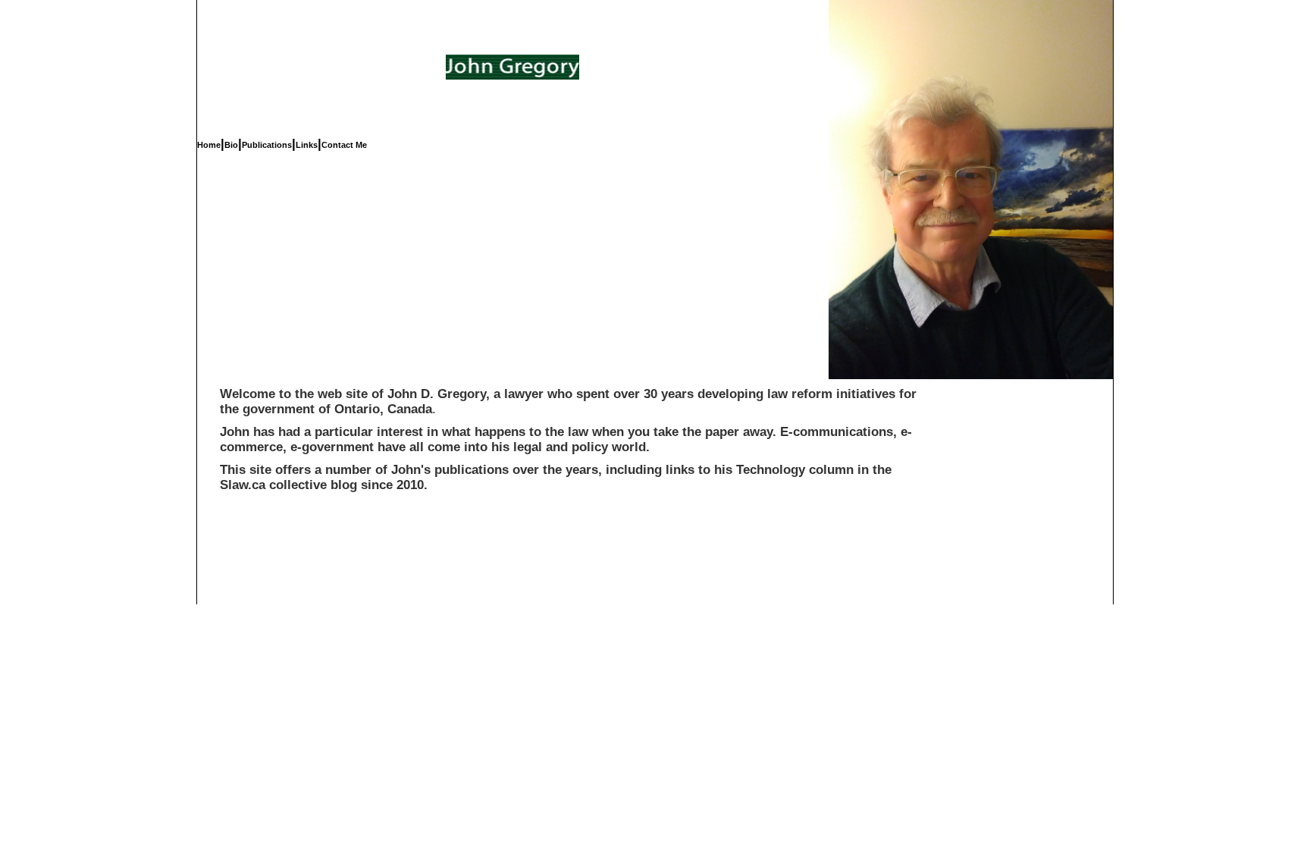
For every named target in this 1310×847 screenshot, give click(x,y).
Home (209, 144)
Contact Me (344, 144)
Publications (267, 144)
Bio (231, 144)
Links (307, 144)
